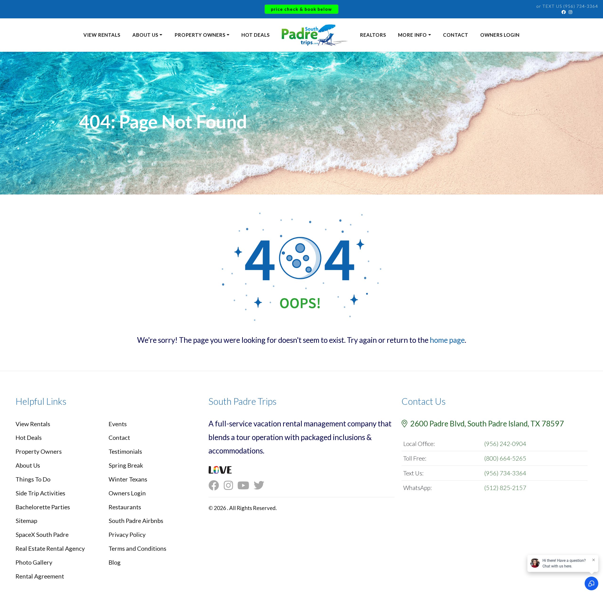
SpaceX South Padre (42, 534)
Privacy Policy (127, 534)
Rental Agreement (40, 576)
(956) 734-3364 (505, 473)
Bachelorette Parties (43, 506)
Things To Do (33, 479)
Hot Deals (255, 35)
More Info (412, 35)
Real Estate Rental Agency (50, 548)
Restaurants (125, 506)
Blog (115, 562)
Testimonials (125, 451)
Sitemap (26, 520)
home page (447, 339)
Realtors (373, 35)
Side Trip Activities (40, 493)
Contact (455, 35)
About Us (145, 35)
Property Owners (200, 35)
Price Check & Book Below (301, 9)
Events (118, 423)
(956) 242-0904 (505, 443)
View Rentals (101, 35)
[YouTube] (245, 485)
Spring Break (126, 465)
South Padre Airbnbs (136, 520)
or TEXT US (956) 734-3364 (567, 6)
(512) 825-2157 (505, 487)
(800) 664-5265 (505, 458)
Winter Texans (128, 479)
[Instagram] (571, 12)
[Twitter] (261, 485)
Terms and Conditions (137, 548)
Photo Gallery (34, 562)
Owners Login (500, 35)
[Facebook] (564, 12)
